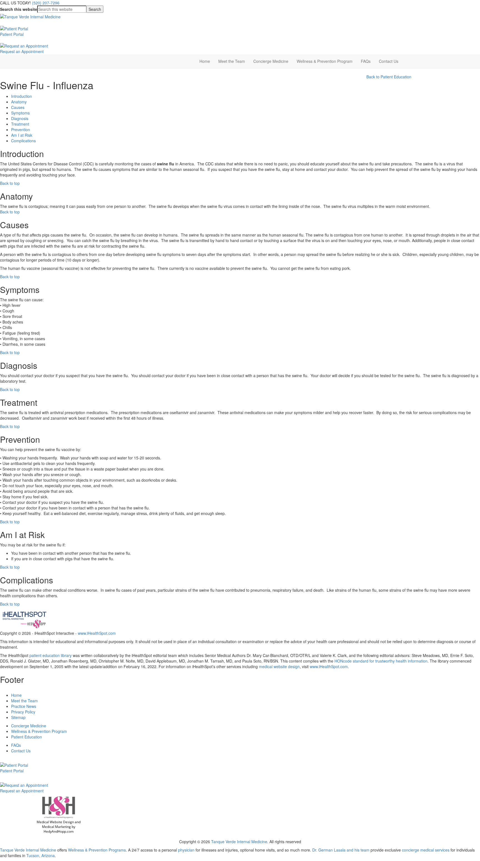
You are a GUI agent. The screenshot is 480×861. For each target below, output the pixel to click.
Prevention (20, 129)
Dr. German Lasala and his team (341, 850)
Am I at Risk (21, 135)
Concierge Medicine (270, 61)
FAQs (366, 61)
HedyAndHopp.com (59, 831)
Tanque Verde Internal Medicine (239, 841)
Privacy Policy (23, 712)
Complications (23, 140)
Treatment (20, 124)
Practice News (23, 706)
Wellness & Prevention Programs (97, 850)
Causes (17, 107)
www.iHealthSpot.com (97, 633)
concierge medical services (426, 850)
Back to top (10, 183)
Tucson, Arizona (40, 855)
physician (185, 850)
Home (204, 61)
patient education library (50, 655)
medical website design (279, 666)
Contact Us (388, 61)
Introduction (21, 96)
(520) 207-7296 (45, 3)
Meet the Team (231, 61)
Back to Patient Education (388, 76)
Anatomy (19, 101)
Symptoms (20, 113)
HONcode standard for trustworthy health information (381, 661)
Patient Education (26, 737)
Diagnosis (19, 118)
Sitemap (18, 717)
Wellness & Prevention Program (324, 61)
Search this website (18, 9)
